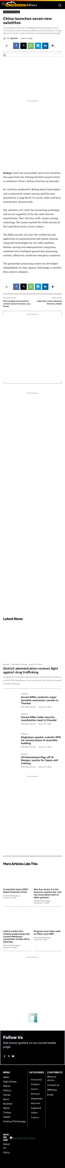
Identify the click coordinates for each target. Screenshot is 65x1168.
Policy (6, 1152)
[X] (23, 46)
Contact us (53, 1085)
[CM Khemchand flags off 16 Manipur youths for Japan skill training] (10, 760)
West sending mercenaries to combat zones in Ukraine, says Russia (16, 303)
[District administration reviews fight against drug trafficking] (32, 642)
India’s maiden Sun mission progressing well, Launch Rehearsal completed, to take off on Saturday (16, 936)
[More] (52, 46)
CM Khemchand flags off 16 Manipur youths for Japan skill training (39, 760)
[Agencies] (5, 38)
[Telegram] (38, 46)
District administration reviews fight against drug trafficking (30, 670)
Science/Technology (11, 12)
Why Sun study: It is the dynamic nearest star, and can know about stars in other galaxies (48, 893)
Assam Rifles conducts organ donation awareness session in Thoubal (39, 700)
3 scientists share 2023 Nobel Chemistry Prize (15, 890)
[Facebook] (16, 46)
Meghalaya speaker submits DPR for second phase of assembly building (41, 740)
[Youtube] (13, 1056)
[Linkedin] (45, 46)
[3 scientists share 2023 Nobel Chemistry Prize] (17, 877)
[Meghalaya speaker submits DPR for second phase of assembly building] (10, 740)
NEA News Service (19, 664)
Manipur (6, 664)
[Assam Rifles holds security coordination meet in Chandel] (10, 720)
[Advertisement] (32, 135)
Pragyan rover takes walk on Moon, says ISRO (47, 932)
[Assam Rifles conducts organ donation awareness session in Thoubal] (10, 700)
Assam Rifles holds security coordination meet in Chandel (38, 719)
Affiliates (52, 1089)
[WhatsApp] (31, 46)
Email (50, 1094)
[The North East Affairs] (21, 3)
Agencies (14, 38)
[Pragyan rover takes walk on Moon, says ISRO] (48, 918)
